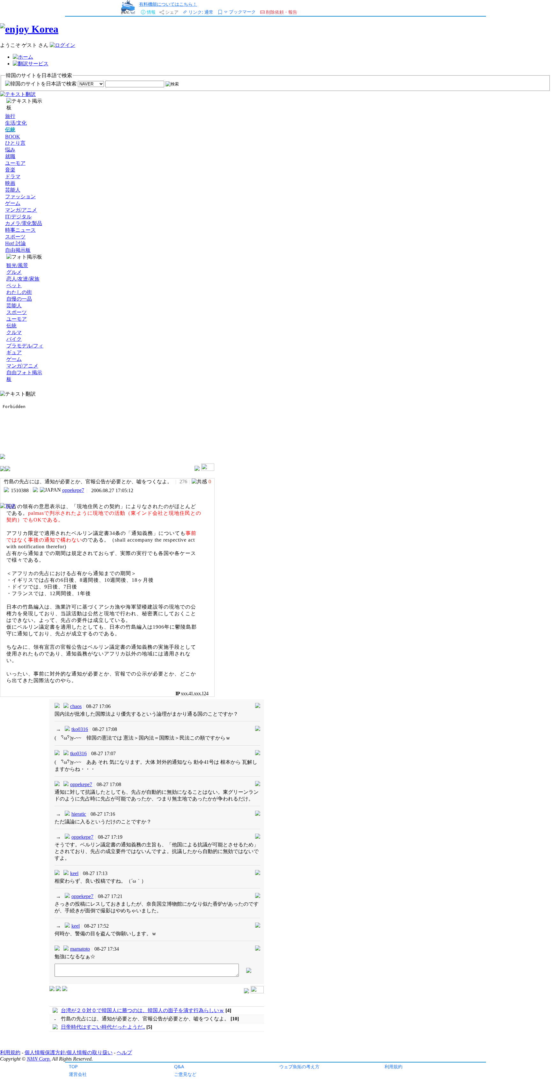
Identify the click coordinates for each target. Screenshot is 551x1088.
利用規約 (393, 1066)
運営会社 (78, 1074)
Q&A (179, 1066)
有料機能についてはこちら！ (168, 4)
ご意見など (185, 1074)
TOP (73, 1066)
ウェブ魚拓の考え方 (299, 1066)
